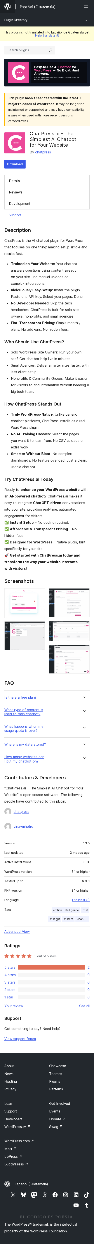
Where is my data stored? (25, 744)
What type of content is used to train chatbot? (23, 712)
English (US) (81, 900)
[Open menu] (87, 6)
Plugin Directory (16, 20)
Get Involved (59, 1103)
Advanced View (17, 931)
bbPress (13, 1156)
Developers (13, 1119)
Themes (55, 1074)
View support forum (20, 1039)
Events (54, 1111)
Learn (8, 1103)
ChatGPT (82, 919)
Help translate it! (47, 35)
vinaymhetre (23, 826)
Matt (10, 1149)
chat (85, 910)
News (9, 1074)
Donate (57, 1119)
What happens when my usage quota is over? (23, 728)
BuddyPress (16, 1164)
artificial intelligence (66, 910)
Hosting (10, 1081)
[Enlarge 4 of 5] (84, 626)
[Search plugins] (50, 50)
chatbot (68, 919)
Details (14, 181)
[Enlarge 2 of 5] (39, 627)
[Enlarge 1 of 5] (39, 594)
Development (19, 203)
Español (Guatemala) (31, 1184)
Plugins (54, 1081)
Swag (56, 1127)
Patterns (56, 1089)
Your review (13, 1006)
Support (15, 215)
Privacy (10, 1089)
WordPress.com (19, 1141)
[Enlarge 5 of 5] (84, 650)
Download (15, 164)
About (9, 1066)
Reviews (16, 192)
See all (84, 1006)
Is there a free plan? (20, 697)
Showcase (57, 1066)
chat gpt (54, 919)
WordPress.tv (17, 1127)
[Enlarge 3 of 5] (84, 594)
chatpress (43, 152)
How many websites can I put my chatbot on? (24, 759)
